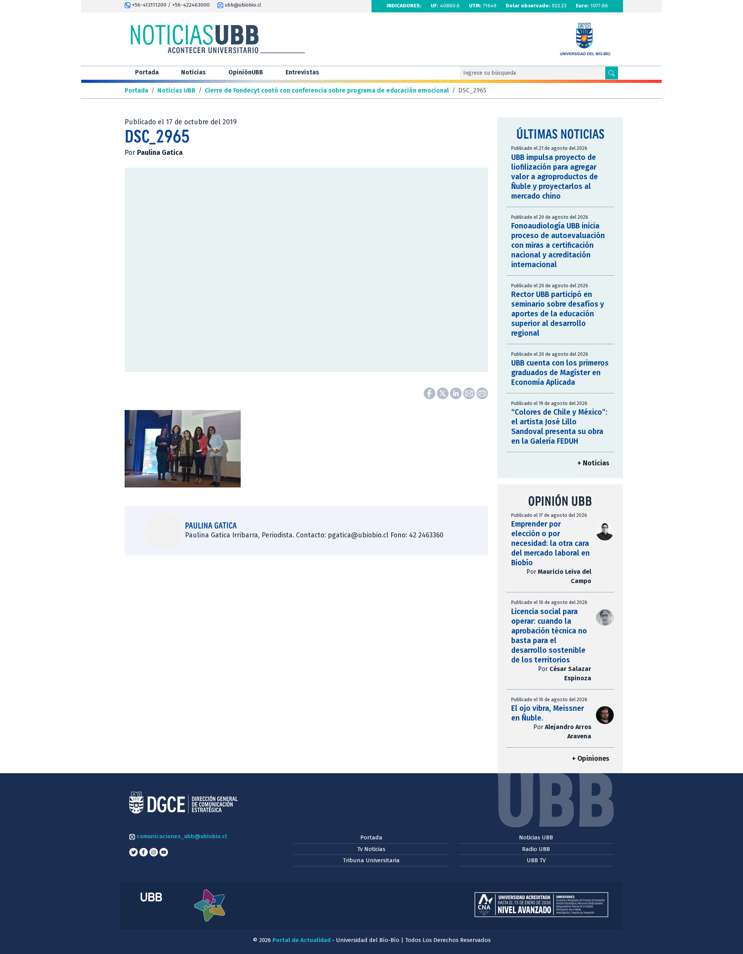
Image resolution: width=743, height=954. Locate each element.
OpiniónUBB (245, 72)
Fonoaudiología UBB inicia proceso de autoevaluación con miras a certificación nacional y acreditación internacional (558, 245)
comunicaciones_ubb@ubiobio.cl (181, 836)
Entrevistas (302, 72)
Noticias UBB (536, 837)
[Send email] (469, 392)
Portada (147, 72)
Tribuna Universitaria (371, 860)
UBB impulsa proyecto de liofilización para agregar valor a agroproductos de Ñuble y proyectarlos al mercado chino (554, 177)
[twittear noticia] (443, 392)
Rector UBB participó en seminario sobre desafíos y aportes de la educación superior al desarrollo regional (557, 314)
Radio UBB (536, 849)
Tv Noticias (371, 849)
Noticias (193, 72)
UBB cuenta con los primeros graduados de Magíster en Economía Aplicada (560, 373)
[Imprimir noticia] (482, 392)
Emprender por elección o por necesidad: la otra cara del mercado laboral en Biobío (550, 543)
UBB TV (536, 860)
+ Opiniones (590, 759)
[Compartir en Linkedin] (456, 392)
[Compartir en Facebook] (430, 392)
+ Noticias (593, 463)
